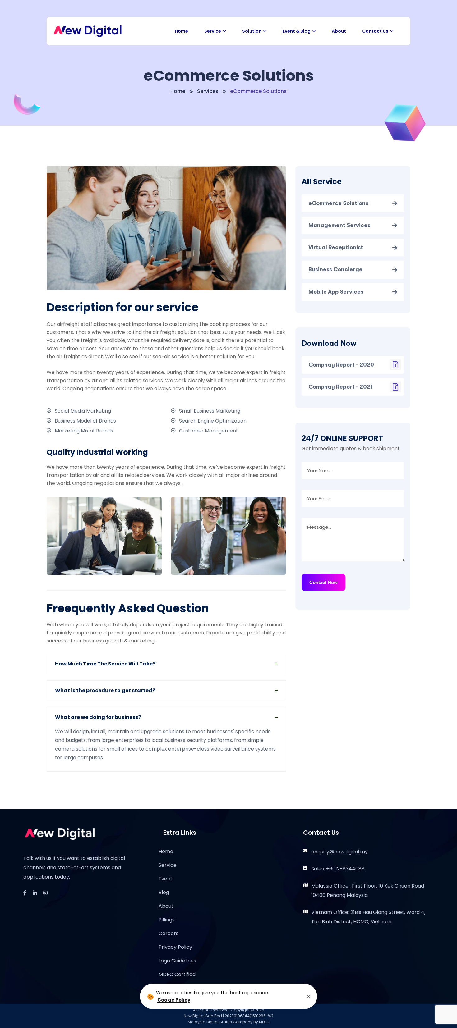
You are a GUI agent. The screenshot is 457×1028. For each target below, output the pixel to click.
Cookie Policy (173, 1000)
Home (177, 91)
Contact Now (323, 582)
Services (207, 91)
